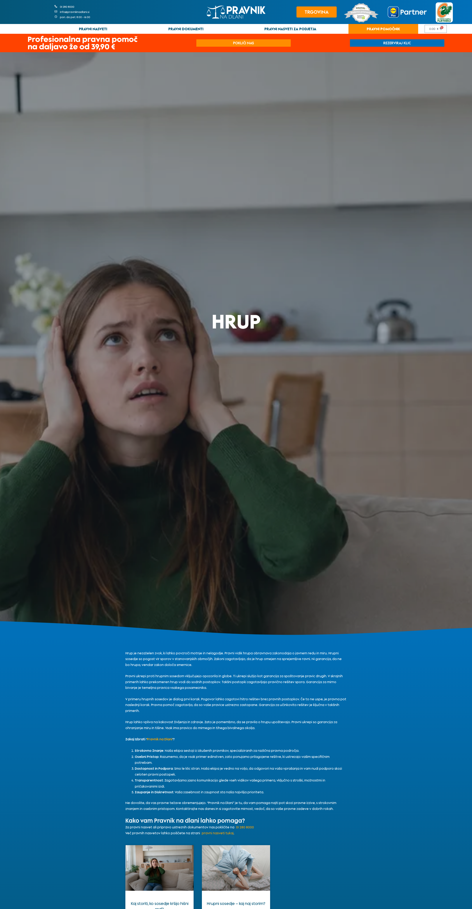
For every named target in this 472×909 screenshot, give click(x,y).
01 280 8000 (245, 827)
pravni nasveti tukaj (218, 833)
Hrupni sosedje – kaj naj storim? (236, 903)
